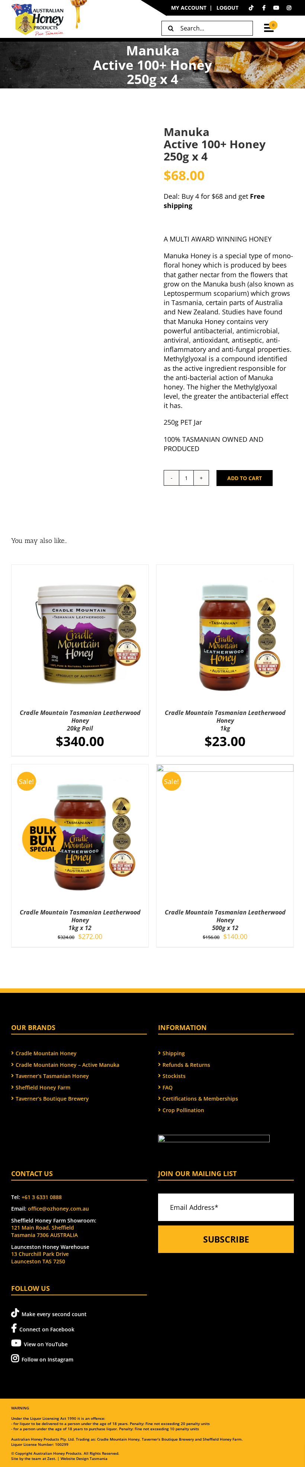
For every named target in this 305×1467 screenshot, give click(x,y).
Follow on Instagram (47, 1359)
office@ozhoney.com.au (58, 1208)
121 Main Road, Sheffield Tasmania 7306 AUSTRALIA (44, 1231)
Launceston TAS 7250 (38, 1261)
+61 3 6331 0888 (42, 1197)
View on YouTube (46, 1344)
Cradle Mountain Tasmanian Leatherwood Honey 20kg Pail (80, 720)
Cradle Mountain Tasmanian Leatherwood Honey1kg (225, 720)
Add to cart (244, 478)
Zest (51, 1458)
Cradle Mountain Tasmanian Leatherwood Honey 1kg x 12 (80, 920)
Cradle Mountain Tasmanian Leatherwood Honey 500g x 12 (225, 920)
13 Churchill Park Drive (40, 1253)
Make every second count (54, 1314)
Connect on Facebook (46, 1329)
